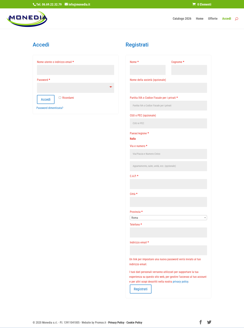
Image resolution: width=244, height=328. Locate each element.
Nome (134, 62)
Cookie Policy (134, 322)
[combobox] (168, 217)
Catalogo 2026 (182, 18)
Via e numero (138, 146)
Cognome (177, 62)
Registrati (141, 289)
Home (199, 18)
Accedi (226, 18)
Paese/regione (139, 133)
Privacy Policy (116, 322)
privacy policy (180, 281)
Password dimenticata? (49, 108)
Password (43, 80)
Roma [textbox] (134, 217)
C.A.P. (134, 176)
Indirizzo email (139, 242)
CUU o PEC (143, 115)
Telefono (136, 224)
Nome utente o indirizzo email (55, 62)
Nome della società (148, 80)
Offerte (213, 18)
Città (133, 194)
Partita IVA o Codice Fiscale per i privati (154, 97)
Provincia (136, 212)
